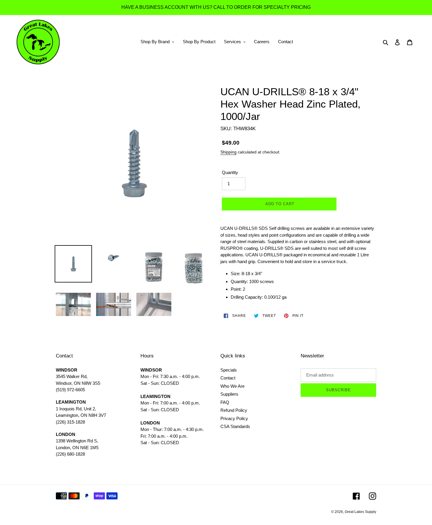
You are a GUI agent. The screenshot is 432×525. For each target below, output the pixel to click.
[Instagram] (372, 496)
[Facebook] (356, 496)
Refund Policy (233, 410)
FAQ (224, 402)
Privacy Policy (234, 418)
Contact (227, 377)
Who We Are (232, 386)
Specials (228, 369)
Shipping (228, 152)
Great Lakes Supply (360, 512)
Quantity (230, 172)
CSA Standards (235, 426)
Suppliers (229, 394)
